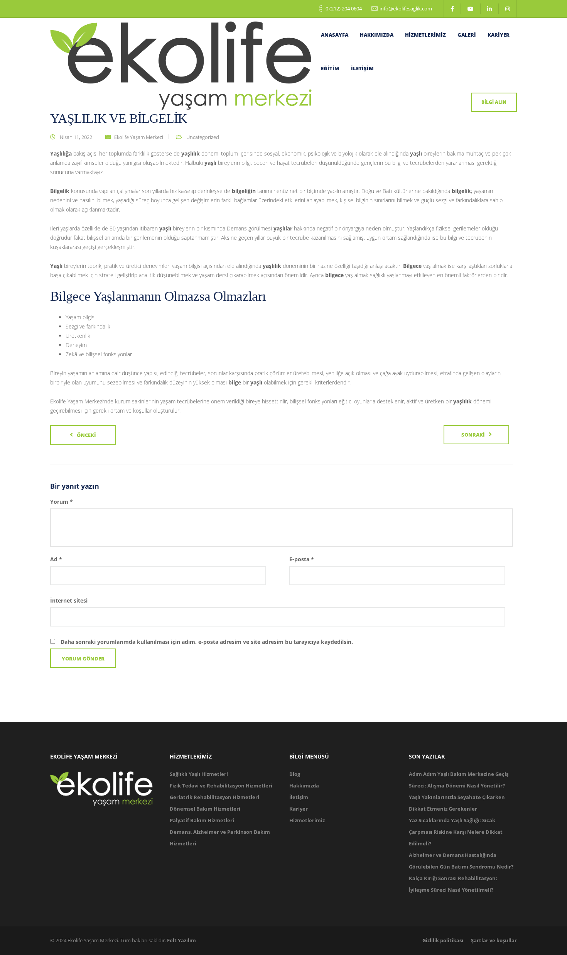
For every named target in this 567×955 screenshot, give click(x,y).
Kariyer (499, 34)
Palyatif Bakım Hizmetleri (202, 820)
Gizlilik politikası (442, 940)
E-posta (301, 559)
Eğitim (330, 68)
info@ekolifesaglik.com (406, 8)
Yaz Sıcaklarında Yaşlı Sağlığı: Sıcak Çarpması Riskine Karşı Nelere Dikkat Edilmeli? (456, 832)
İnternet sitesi (69, 600)
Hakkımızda (376, 34)
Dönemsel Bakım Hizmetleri (205, 808)
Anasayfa (334, 34)
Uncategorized (202, 137)
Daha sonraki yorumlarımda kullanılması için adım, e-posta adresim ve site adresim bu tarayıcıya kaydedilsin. (207, 641)
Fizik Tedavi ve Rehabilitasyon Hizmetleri (221, 785)
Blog (294, 773)
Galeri (466, 34)
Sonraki (473, 434)
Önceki (86, 435)
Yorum (61, 501)
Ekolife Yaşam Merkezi (138, 137)
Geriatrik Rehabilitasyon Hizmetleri (214, 797)
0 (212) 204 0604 (344, 8)
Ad (56, 559)
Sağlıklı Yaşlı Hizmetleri (199, 773)
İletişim (362, 68)
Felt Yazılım (181, 940)
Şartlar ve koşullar (494, 940)
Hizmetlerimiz (425, 34)
